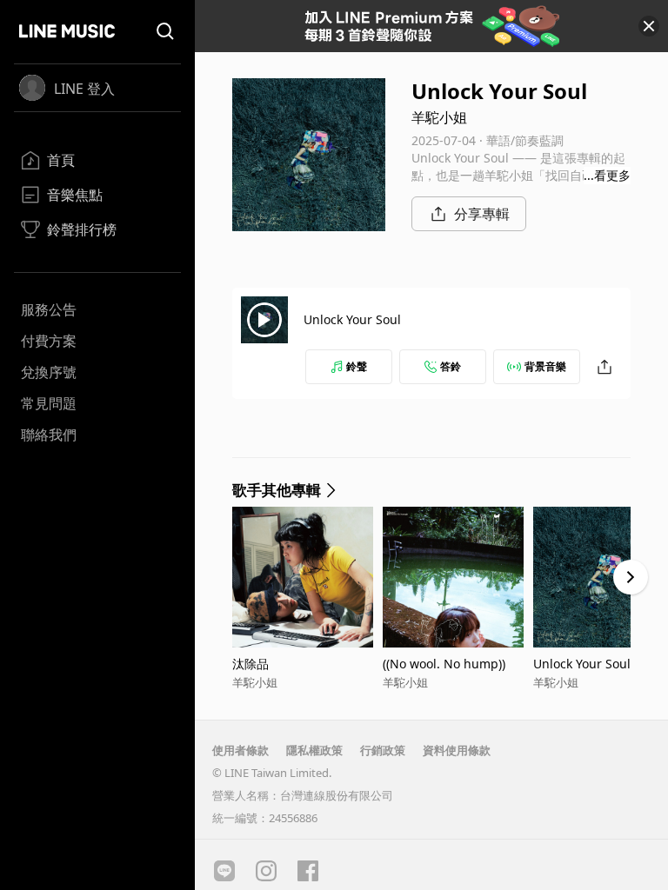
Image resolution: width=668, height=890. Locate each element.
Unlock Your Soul (352, 319)
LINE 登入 (84, 88)
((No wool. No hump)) (444, 663)
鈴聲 (356, 366)
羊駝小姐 (439, 117)
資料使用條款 (457, 750)
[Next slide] (630, 577)
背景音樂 (545, 366)
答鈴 (450, 366)
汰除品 (250, 663)
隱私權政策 (314, 750)
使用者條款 (240, 750)
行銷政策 (382, 750)
